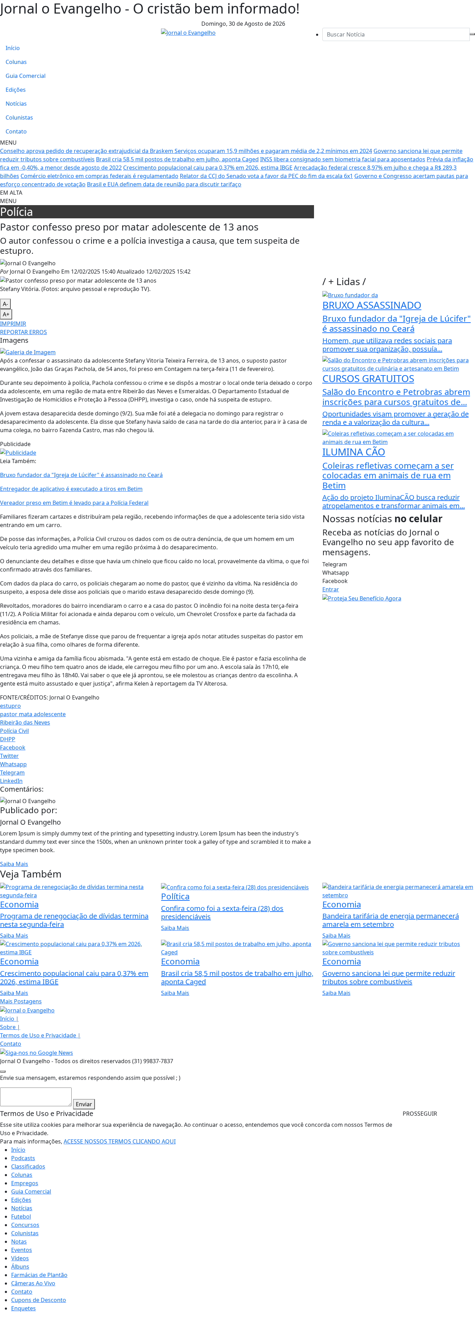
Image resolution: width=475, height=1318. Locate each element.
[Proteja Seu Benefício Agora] (361, 597)
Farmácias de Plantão (39, 1275)
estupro (10, 706)
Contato (16, 131)
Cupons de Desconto (38, 1300)
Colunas (16, 62)
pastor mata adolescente (33, 714)
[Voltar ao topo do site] (3, 1071)
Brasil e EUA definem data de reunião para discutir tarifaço (164, 184)
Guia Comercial (26, 76)
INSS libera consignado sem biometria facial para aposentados (342, 159)
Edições (16, 90)
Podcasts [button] (23, 1158)
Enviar (84, 1104)
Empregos (24, 1183)
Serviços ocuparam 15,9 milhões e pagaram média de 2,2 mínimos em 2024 (273, 151)
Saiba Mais (14, 864)
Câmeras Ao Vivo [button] (33, 1283)
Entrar (330, 589)
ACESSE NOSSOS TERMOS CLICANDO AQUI (120, 1141)
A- (5, 304)
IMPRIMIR (13, 324)
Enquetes (23, 1308)
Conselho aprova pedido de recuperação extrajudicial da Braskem (87, 151)
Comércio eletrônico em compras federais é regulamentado (99, 176)
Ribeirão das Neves (25, 722)
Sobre (10, 1027)
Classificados (28, 1166)
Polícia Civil (14, 731)
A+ (6, 314)
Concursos (25, 1225)
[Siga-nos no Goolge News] (36, 1052)
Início (13, 48)
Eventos (21, 1250)
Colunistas (19, 117)
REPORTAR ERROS (23, 332)
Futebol (21, 1216)
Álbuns (20, 1266)
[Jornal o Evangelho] (188, 32)
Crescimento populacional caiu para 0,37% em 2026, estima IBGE (207, 167)
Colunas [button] (21, 1175)
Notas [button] (19, 1241)
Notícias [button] (21, 1208)
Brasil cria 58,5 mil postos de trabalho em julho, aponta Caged (177, 159)
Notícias (16, 103)
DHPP (7, 739)
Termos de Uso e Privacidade (40, 1035)
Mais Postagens (21, 1001)
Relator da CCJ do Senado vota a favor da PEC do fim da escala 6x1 (266, 176)
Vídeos (20, 1258)
